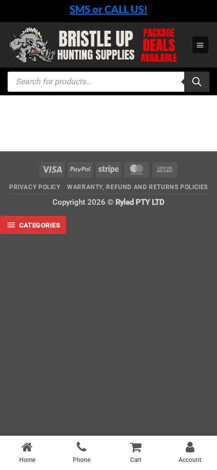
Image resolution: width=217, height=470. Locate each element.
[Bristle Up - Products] (96, 45)
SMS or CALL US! (109, 9)
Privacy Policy (35, 187)
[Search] (196, 82)
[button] (200, 44)
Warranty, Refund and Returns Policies (137, 187)
